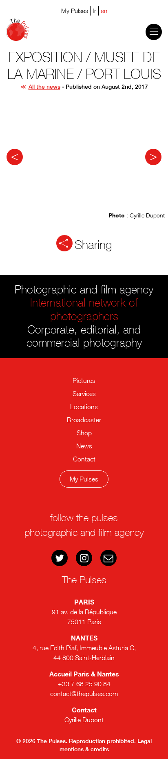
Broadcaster (84, 419)
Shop (84, 433)
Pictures (84, 380)
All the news (44, 86)
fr (94, 10)
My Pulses (84, 479)
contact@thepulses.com (84, 693)
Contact (84, 459)
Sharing (93, 244)
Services (84, 393)
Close (88, 510)
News (84, 446)
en (104, 10)
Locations (84, 406)
